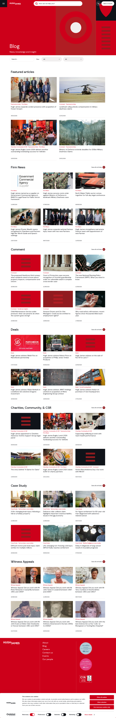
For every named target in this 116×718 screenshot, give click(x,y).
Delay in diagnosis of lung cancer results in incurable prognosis (88, 547)
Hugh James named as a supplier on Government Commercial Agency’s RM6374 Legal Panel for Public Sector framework (25, 196)
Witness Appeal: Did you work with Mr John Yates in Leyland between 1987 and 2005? (57, 590)
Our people (47, 659)
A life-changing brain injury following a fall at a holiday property (25, 513)
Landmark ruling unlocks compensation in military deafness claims (78, 108)
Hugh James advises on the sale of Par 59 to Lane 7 (89, 357)
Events (45, 656)
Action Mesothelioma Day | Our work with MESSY (89, 471)
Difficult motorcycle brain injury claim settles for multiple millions (25, 547)
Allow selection (101, 702)
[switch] (48, 714)
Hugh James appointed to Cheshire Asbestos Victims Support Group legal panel (26, 436)
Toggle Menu (3, 3)
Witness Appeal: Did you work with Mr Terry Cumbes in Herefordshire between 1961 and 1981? (89, 590)
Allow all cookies (102, 697)
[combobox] (51, 59)
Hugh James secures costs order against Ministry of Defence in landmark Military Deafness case (56, 195)
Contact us (47, 652)
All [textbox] (44, 59)
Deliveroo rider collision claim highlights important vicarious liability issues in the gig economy (57, 514)
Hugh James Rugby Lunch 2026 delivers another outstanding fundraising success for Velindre (29, 151)
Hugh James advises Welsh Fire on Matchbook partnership (24, 357)
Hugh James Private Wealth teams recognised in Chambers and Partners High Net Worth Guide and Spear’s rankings (25, 232)
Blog (44, 646)
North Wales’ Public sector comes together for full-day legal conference (90, 194)
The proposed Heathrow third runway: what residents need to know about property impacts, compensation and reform (25, 278)
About (45, 642)
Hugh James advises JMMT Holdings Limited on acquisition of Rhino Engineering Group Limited (57, 392)
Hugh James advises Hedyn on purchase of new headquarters (87, 391)
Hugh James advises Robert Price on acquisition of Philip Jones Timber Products (57, 358)
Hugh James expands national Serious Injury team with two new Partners (58, 230)
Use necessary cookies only (102, 707)
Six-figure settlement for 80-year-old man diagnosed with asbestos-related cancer (90, 514)
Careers (46, 649)
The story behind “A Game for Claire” (25, 470)
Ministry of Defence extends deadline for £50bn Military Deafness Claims (81, 151)
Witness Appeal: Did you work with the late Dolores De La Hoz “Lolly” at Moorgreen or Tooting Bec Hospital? (90, 624)
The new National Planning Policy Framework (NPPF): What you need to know (90, 277)
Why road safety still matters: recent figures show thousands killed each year (89, 314)
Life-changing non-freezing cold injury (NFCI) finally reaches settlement (58, 547)
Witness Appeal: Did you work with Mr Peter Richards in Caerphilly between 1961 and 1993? (25, 590)
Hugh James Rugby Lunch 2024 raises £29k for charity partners (57, 471)
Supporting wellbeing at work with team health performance (88, 435)
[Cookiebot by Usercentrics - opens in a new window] (11, 714)
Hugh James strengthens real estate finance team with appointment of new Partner (89, 231)
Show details (88, 714)
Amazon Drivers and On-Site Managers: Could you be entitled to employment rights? (56, 314)
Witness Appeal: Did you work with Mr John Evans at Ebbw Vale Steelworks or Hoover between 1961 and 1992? (25, 624)
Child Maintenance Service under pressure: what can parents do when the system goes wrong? (25, 314)
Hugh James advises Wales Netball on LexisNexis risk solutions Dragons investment (25, 392)
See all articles (96, 167)
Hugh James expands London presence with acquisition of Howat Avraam (33, 108)
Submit (36, 3)
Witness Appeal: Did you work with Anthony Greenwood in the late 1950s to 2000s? (58, 624)
